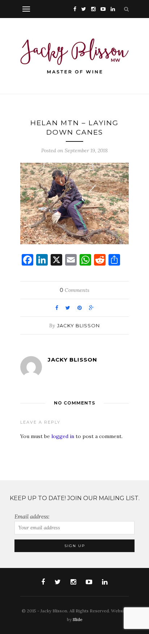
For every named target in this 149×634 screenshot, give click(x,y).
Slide (77, 619)
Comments (74, 290)
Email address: (32, 516)
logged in (62, 436)
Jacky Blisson (78, 325)
